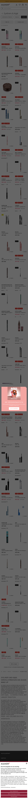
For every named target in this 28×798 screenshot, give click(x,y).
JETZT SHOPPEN (14, 408)
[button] (26, 387)
